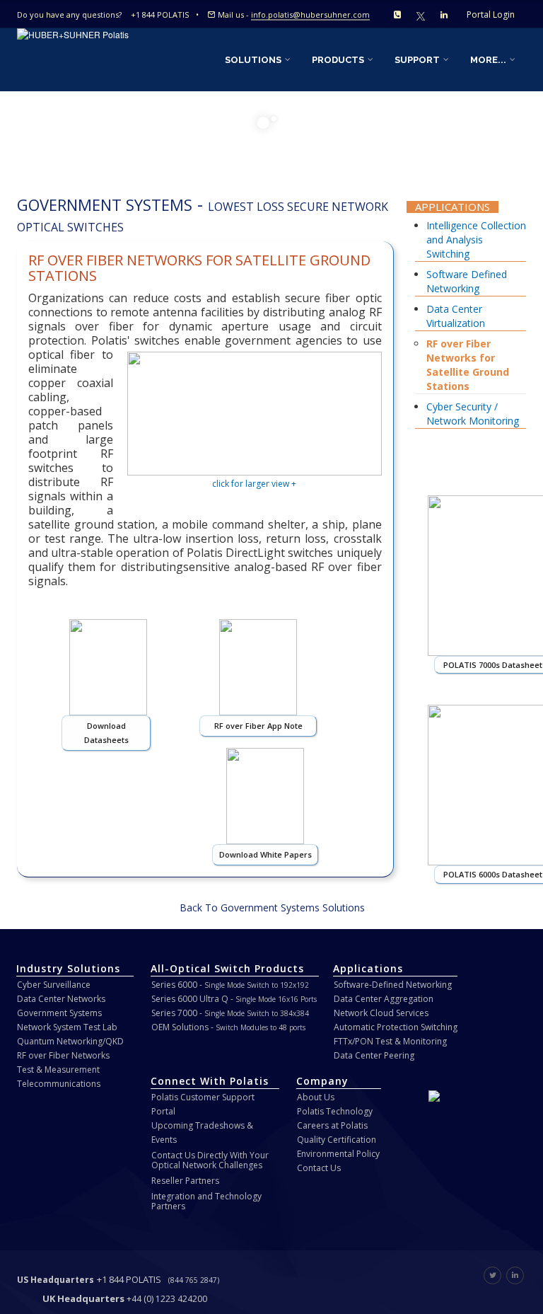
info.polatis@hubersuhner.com (310, 13)
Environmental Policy (338, 1154)
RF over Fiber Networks (63, 1055)
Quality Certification (336, 1140)
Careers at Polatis (332, 1125)
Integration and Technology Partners (206, 1201)
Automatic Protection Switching (395, 1027)
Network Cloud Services (381, 1013)
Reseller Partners (185, 1181)
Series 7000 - (230, 1013)
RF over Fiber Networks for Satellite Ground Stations (467, 365)
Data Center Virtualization (455, 316)
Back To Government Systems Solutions (272, 907)
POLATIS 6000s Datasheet (492, 874)
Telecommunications (58, 1084)
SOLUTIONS (254, 59)
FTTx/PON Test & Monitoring (390, 1041)
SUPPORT (418, 59)
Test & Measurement (58, 1070)
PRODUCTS (339, 59)
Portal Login (491, 14)
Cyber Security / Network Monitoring (472, 413)
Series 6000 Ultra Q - (234, 999)
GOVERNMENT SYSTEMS (104, 204)
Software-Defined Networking (393, 985)
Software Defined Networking (466, 281)
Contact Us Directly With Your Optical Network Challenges (210, 1160)
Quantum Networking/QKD (70, 1041)
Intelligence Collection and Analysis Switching (476, 239)
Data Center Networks (61, 999)
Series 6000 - (230, 985)
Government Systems (59, 1013)
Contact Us (319, 1168)
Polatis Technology (335, 1111)
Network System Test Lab (67, 1027)
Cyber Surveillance (53, 985)
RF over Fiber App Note (258, 725)
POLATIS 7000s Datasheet (492, 664)
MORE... (489, 59)
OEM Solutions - (228, 1027)
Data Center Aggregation (383, 999)
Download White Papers (265, 854)
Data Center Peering (374, 1055)
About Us (315, 1097)
